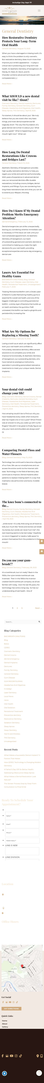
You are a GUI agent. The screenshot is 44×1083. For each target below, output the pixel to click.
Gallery (5, 1027)
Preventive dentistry (10, 406)
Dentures (36, 103)
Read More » (7, 84)
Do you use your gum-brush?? (17, 562)
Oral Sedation (9, 708)
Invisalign (8, 689)
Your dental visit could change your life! (17, 391)
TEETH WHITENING (12, 734)
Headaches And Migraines (19, 108)
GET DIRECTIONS (11, 1009)
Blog (26, 280)
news (6, 700)
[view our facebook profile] (3, 1002)
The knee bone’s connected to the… (21, 504)
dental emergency (9, 222)
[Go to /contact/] (22, 914)
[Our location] (42, 1056)
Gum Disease (15, 282)
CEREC (7, 648)
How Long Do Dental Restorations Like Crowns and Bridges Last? (19, 155)
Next (38, 608)
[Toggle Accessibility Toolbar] (4, 1073)
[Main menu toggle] (39, 10)
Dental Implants (25, 103)
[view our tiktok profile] (17, 1002)
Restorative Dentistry (12, 719)
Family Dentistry (8, 106)
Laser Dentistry (28, 282)
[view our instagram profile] (13, 1002)
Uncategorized (34, 284)
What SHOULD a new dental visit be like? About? (20, 98)
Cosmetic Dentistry (10, 103)
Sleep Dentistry (10, 730)
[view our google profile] (6, 1002)
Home (4, 1021)
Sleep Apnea (7, 111)
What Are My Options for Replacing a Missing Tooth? (20, 333)
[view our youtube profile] (10, 1002)
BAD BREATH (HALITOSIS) (12, 280)
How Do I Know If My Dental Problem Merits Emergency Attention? (21, 214)
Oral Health (35, 108)
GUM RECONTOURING (13, 681)
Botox (6, 644)
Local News (8, 696)
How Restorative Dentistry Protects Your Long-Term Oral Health (19, 41)
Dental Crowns (29, 397)
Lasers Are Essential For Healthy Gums (18, 274)
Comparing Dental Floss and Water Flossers (21, 452)
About (4, 1024)
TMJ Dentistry (18, 111)
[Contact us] (38, 1056)
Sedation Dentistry (12, 723)
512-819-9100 (11, 908)
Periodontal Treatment (17, 284)
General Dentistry (9, 48)
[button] (11, 1009)
